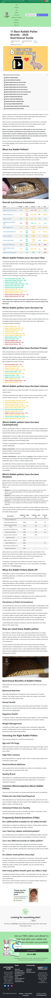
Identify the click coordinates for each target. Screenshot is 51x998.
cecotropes (37, 509)
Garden (31, 273)
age (35, 747)
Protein (20, 206)
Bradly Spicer (19, 44)
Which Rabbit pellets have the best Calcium (16, 89)
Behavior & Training (16, 17)
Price (44, 206)
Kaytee (5, 214)
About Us (16, 25)
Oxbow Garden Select (8, 240)
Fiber (26, 206)
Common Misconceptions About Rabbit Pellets (17, 106)
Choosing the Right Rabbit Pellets (14, 103)
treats (3, 804)
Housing (16, 7)
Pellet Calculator (10, 143)
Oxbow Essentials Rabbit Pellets (21, 138)
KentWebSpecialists (41, 995)
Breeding (16, 20)
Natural (12, 214)
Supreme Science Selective (9, 252)
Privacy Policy (28, 993)
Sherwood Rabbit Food (8, 244)
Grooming (16, 15)
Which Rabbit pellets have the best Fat (15, 84)
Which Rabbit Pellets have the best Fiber (16, 82)
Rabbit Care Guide (30, 15)
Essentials (43, 357)
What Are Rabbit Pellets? (12, 77)
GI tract (32, 263)
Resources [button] (16, 22)
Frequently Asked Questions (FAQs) (15, 108)
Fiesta (8, 214)
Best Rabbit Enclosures (20, 972)
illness (33, 313)
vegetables (30, 456)
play (3, 483)
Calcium (33, 206)
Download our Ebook (30, 972)
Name (4, 206)
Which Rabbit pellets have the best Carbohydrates (18, 91)
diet (35, 153)
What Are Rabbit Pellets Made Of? (14, 96)
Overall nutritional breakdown (13, 80)
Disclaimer (26, 995)
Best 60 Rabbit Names (19, 973)
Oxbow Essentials (7, 236)
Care (16, 4)
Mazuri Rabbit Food (8, 227)
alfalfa (8, 157)
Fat (39, 206)
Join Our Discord (43, 15)
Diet (16, 10)
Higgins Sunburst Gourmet (10, 210)
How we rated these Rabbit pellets (14, 99)
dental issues (16, 710)
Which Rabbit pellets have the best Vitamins (17, 94)
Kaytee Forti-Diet (7, 219)
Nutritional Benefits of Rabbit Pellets (15, 101)
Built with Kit (31, 954)
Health (16, 12)
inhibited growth (17, 566)
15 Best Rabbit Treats (19, 981)
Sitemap (21, 993)
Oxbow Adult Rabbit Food (9, 231)
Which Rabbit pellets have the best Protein (16, 87)
